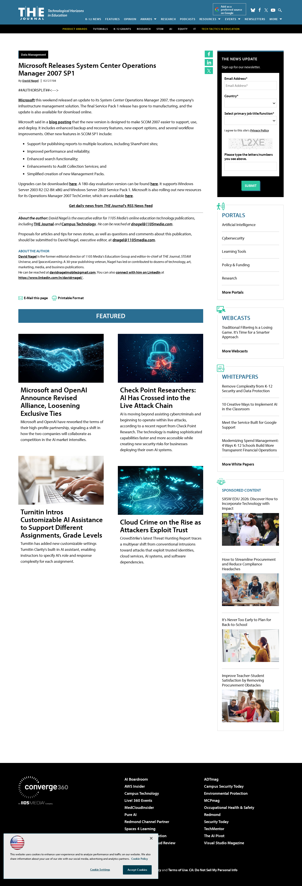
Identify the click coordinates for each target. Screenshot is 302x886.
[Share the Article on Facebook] (209, 54)
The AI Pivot (214, 835)
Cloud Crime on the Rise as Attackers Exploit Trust (160, 525)
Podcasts (187, 19)
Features (112, 19)
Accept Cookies (137, 869)
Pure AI (130, 814)
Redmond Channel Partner (146, 821)
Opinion (130, 19)
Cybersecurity (233, 238)
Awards (146, 19)
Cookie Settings (100, 869)
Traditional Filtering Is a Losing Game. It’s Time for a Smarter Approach (247, 332)
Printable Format (71, 298)
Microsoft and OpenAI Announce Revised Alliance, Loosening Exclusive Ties (54, 401)
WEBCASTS (236, 317)
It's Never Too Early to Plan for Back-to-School (246, 622)
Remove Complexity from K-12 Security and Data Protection (247, 389)
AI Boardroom (136, 779)
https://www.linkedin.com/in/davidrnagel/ (50, 277)
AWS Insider (134, 786)
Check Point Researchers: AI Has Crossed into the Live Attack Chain (158, 397)
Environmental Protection (226, 793)
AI (170, 28)
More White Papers (238, 464)
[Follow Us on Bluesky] (253, 10)
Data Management (33, 54)
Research (168, 19)
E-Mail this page (36, 298)
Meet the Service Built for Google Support (249, 425)
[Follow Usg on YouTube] (273, 10)
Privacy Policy (259, 130)
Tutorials (100, 28)
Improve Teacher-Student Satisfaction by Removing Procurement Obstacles (243, 680)
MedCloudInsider (139, 807)
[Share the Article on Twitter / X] (209, 70)
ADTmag (211, 779)
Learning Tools (234, 251)
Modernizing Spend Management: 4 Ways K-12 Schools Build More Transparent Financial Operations (250, 445)
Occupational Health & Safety (229, 807)
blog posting (60, 121)
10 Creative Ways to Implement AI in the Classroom (249, 407)
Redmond (212, 814)
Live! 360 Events (138, 800)
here (73, 183)
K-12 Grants (122, 28)
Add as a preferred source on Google (231, 9)
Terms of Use (178, 870)
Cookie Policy (139, 858)
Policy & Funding (236, 264)
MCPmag (212, 800)
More (274, 19)
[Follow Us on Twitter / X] (266, 10)
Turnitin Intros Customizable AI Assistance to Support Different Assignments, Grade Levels (62, 523)
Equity (183, 28)
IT (194, 28)
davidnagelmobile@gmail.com (73, 272)
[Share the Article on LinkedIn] (209, 62)
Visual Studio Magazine (224, 842)
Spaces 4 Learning (139, 828)
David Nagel (30, 80)
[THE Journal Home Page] (51, 13)
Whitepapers (240, 376)
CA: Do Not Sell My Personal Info (213, 870)
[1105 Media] (44, 827)
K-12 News (93, 19)
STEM (160, 28)
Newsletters (255, 19)
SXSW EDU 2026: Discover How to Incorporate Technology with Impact (250, 503)
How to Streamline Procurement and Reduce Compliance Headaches (249, 564)
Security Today (216, 821)
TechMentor (214, 828)
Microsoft (26, 100)
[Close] (151, 838)
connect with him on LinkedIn (138, 272)
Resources (207, 19)
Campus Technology (78, 223)
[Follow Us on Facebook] (260, 10)
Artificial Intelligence (239, 224)
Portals (233, 215)
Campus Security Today (224, 786)
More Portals (233, 292)
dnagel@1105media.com (151, 223)
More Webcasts (235, 351)
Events (230, 19)
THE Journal (44, 223)
